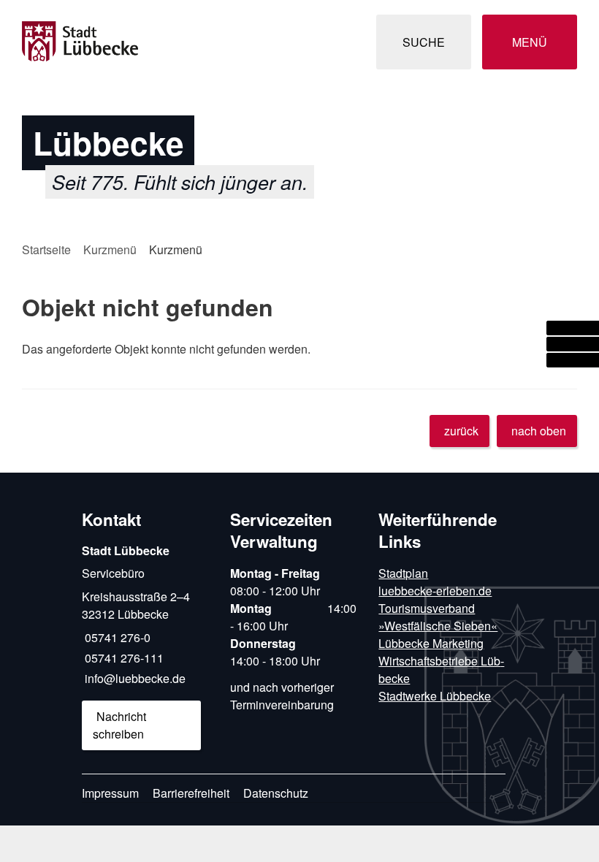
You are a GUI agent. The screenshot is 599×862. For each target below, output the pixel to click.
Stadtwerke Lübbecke (434, 695)
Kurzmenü (110, 249)
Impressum (110, 793)
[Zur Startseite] (107, 42)
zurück (461, 430)
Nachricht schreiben (119, 725)
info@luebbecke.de (134, 678)
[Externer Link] (572, 328)
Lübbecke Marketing (431, 643)
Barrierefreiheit (191, 793)
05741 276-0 (116, 637)
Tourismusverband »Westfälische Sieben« (437, 617)
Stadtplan (403, 573)
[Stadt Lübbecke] (145, 646)
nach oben (538, 430)
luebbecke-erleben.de (435, 590)
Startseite (46, 249)
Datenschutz (275, 793)
